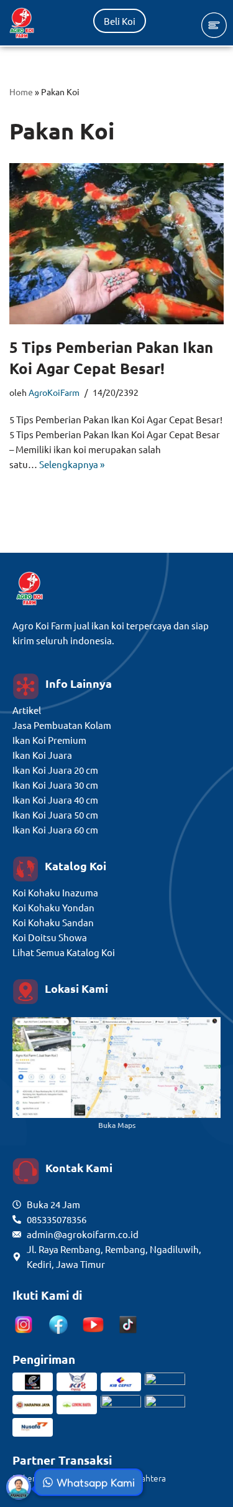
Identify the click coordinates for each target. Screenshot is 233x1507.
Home (21, 91)
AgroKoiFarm (54, 392)
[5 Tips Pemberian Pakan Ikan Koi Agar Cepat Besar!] (116, 243)
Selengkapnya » (71, 464)
